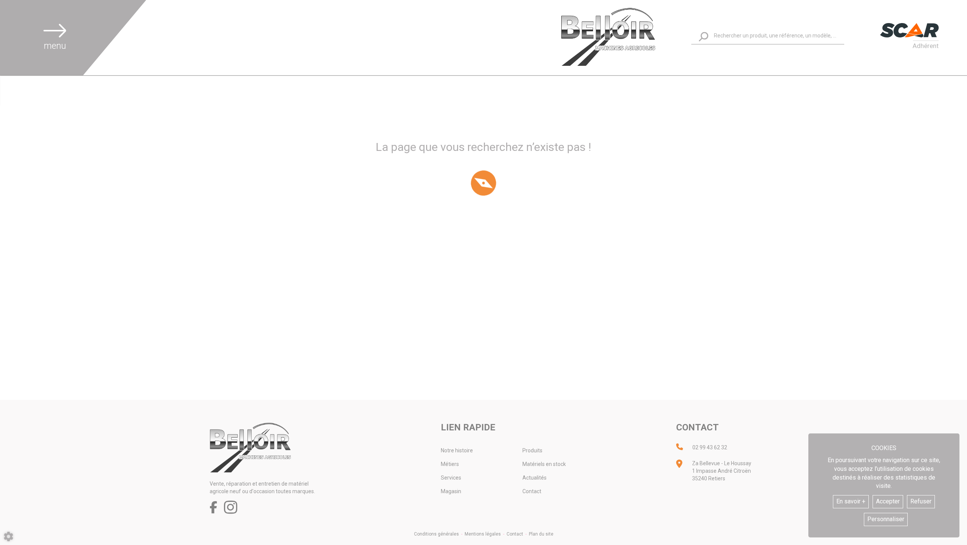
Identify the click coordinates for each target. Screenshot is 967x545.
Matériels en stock (544, 464)
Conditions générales (436, 534)
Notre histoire (457, 450)
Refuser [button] (920, 501)
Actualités (534, 478)
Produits (532, 450)
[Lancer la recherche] (703, 36)
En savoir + (850, 501)
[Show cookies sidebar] (8, 536)
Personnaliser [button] (885, 519)
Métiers (450, 464)
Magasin (451, 491)
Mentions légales (483, 534)
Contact (531, 491)
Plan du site (541, 534)
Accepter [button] (888, 501)
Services (451, 478)
